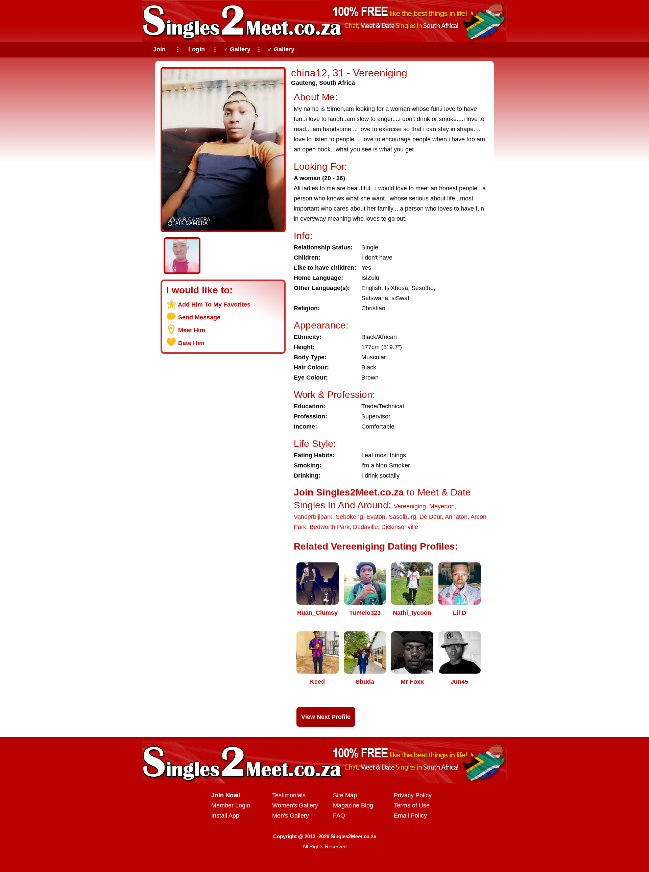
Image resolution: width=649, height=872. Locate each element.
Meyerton (442, 506)
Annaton (456, 516)
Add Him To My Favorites (214, 304)
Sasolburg (402, 516)
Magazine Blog (353, 805)
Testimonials (289, 795)
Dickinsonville (399, 527)
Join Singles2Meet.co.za (349, 492)
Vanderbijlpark (313, 516)
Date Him (191, 343)
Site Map (345, 795)
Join (159, 49)
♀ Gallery (236, 49)
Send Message (199, 317)
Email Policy (410, 815)
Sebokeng (349, 516)
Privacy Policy (413, 795)
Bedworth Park (330, 527)
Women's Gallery (295, 805)
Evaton (375, 516)
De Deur (430, 516)
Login (196, 49)
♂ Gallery (280, 49)
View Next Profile (326, 716)
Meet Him (191, 330)
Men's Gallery (290, 815)
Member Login (230, 805)
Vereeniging (410, 506)
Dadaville (365, 527)
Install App (225, 815)
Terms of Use (412, 805)
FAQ (339, 815)
